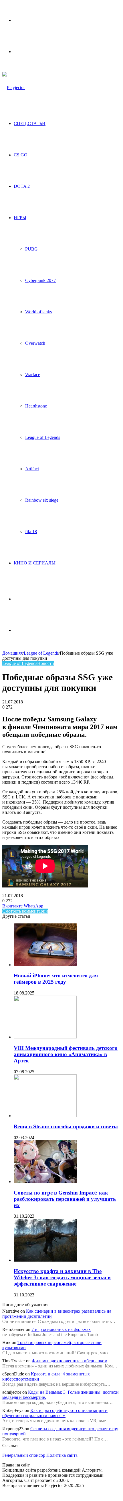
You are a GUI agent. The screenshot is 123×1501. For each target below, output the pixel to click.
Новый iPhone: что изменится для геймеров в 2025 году (56, 979)
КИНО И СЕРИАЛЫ (34, 562)
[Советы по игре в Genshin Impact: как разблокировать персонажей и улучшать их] (45, 1181)
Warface (32, 374)
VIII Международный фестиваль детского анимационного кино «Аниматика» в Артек (66, 1054)
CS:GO (20, 154)
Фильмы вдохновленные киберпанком (69, 1360)
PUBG (31, 249)
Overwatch (35, 343)
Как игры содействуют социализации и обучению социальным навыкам (55, 1413)
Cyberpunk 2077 (40, 280)
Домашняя (12, 653)
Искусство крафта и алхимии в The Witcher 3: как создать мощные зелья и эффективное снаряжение (62, 1277)
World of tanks (38, 311)
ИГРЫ (20, 217)
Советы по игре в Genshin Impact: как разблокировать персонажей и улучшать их (65, 1199)
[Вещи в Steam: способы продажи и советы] (45, 1115)
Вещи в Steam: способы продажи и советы (66, 1126)
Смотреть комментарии (25, 911)
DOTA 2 (22, 186)
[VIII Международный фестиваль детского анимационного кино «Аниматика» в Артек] (45, 1036)
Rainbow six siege (41, 500)
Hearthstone (36, 406)
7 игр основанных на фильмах (61, 1329)
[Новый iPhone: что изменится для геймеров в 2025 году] (45, 964)
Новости (45, 663)
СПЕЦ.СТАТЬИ (29, 123)
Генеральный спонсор (23, 1455)
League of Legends (42, 437)
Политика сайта (62, 1455)
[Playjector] (13, 87)
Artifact (32, 468)
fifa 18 (31, 531)
